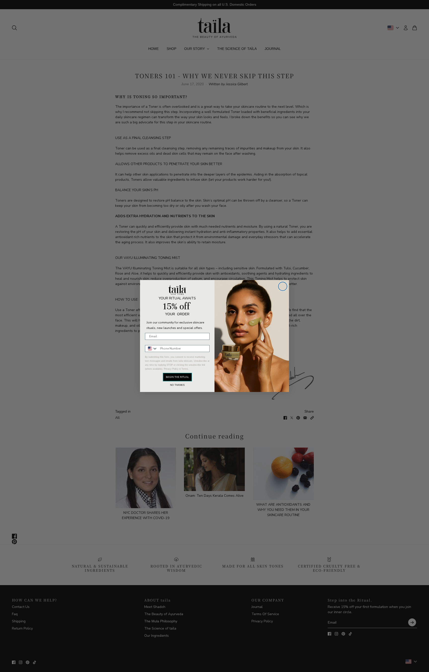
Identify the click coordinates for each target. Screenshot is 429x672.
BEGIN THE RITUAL (177, 377)
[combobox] (151, 348)
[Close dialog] (282, 286)
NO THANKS (177, 385)
